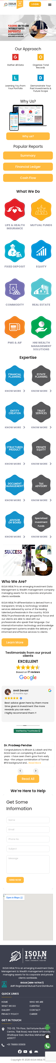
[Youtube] (25, 1052)
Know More (13, 390)
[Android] (36, 1052)
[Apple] (31, 1052)
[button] (49, 4)
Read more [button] (10, 717)
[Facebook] (20, 1052)
